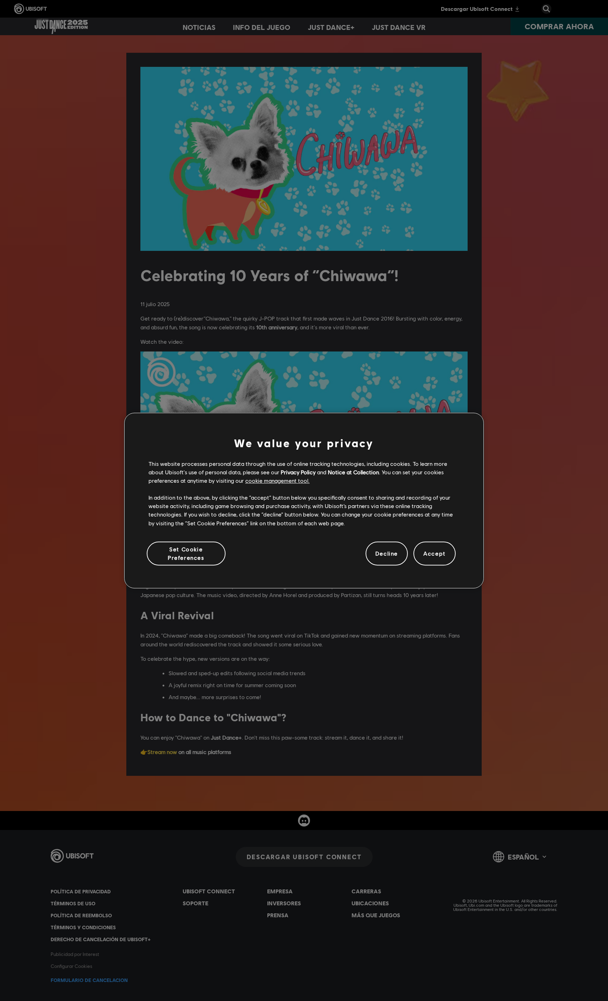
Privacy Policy (298, 472)
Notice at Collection (353, 472)
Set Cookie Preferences (186, 553)
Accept (434, 553)
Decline (386, 553)
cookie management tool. (277, 480)
